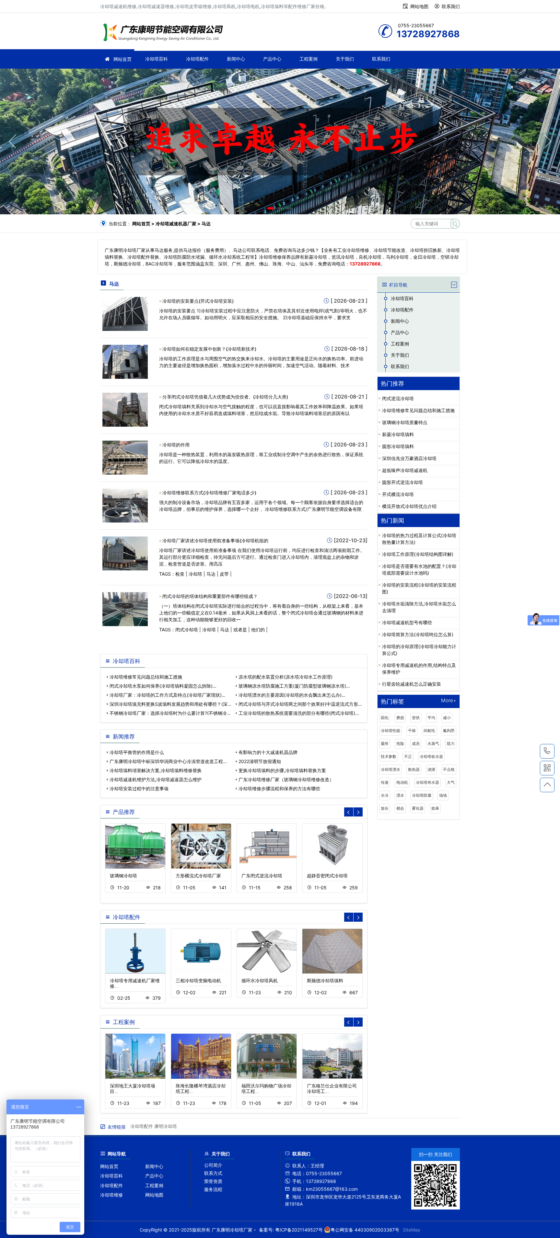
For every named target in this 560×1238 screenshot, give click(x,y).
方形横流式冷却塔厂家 (198, 875)
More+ (448, 700)
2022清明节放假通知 (260, 761)
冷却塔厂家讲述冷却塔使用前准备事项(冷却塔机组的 (215, 540)
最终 (385, 743)
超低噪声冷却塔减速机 (404, 470)
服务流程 (213, 1189)
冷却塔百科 (156, 59)
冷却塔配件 (197, 59)
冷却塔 (195, 574)
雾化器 (418, 808)
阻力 (451, 743)
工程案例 (308, 59)
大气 (451, 782)
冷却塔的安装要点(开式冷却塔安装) (198, 301)
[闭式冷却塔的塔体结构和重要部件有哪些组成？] (125, 609)
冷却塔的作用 (176, 444)
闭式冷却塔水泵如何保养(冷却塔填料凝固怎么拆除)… (163, 686)
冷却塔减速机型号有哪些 (407, 622)
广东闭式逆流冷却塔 (261, 875)
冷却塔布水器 (427, 782)
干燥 (412, 730)
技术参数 (388, 756)
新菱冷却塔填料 (398, 434)
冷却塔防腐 (421, 795)
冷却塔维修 (111, 1195)
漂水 (400, 795)
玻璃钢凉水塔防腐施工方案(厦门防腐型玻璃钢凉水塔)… (294, 686)
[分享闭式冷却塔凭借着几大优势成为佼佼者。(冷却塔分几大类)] (125, 409)
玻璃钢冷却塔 (123, 875)
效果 (435, 808)
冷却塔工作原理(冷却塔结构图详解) (417, 554)
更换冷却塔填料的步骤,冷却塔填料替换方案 (282, 770)
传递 (385, 782)
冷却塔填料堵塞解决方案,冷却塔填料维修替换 (156, 770)
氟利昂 (449, 730)
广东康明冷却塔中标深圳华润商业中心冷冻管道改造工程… (168, 761)
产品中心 (272, 59)
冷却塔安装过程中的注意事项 (139, 788)
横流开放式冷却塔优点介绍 (409, 506)
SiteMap (411, 1229)
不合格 (449, 769)
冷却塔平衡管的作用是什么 (137, 752)
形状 (416, 717)
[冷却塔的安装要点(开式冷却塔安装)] (125, 313)
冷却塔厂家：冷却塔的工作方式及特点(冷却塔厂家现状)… (168, 695)
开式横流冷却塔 (398, 494)
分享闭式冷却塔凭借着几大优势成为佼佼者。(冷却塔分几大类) (225, 397)
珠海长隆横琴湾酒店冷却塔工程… (201, 1088)
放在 (385, 808)
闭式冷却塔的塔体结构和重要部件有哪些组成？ (210, 596)
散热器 (414, 769)
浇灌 (431, 769)
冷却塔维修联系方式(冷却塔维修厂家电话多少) (209, 492)
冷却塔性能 (390, 730)
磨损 (400, 717)
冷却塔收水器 (431, 756)
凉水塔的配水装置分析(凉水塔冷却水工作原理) (285, 677)
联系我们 (451, 6)
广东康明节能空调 (165, 33)
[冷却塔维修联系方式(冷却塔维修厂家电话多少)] (125, 505)
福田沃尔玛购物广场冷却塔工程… (266, 1088)
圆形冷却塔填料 (398, 446)
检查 (179, 574)
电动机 (402, 782)
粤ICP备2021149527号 (299, 1229)
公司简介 (213, 1165)
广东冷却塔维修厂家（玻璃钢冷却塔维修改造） (286, 779)
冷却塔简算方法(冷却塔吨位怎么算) (417, 634)
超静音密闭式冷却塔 (327, 875)
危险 (400, 743)
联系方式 (213, 1173)
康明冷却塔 (165, 1126)
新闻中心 (236, 59)
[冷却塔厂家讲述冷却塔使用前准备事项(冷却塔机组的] (125, 553)
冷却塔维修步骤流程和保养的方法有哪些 (279, 788)
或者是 (240, 629)
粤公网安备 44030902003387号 (365, 1229)
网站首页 (122, 59)
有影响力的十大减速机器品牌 (268, 752)
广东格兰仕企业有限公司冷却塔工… (332, 1088)
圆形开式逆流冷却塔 (402, 482)
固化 (385, 717)
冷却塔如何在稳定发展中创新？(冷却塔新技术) (209, 349)
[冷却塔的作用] (125, 457)
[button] (270, 208)
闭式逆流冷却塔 (398, 398)
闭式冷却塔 (186, 629)
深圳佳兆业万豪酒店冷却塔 (409, 458)
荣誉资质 (213, 1181)
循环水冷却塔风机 (259, 980)
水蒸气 (433, 743)
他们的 (258, 629)
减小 (447, 717)
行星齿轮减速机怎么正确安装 (411, 684)
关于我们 (345, 59)
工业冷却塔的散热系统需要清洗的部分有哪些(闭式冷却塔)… (299, 713)
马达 (211, 574)
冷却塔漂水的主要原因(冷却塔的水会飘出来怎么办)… (292, 695)
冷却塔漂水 (390, 769)
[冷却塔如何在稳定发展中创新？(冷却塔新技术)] (125, 361)
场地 (443, 795)
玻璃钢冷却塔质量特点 (404, 422)
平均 (431, 717)
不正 (408, 756)
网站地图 (419, 6)
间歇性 (429, 730)
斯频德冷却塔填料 (325, 980)
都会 (400, 808)
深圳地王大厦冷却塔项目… (132, 1088)
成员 (416, 743)
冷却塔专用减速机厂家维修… (135, 983)
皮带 (224, 574)
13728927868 (547, 751)
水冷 (385, 795)
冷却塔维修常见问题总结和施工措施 (146, 677)
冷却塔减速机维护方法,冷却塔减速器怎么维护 (156, 779)
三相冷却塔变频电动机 (198, 980)
